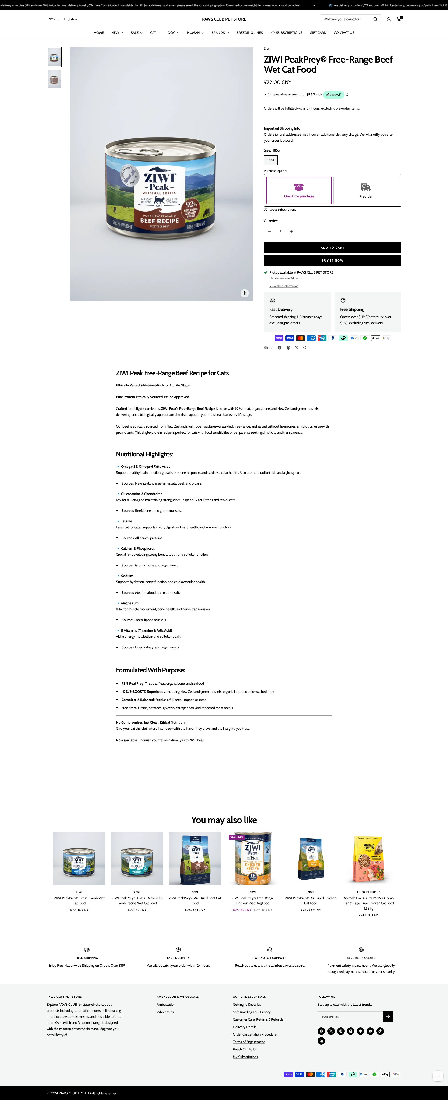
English (69, 19)
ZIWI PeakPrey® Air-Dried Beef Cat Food (195, 900)
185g (270, 160)
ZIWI (267, 48)
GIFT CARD (318, 33)
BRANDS (218, 33)
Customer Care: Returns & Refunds (258, 1019)
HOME (99, 33)
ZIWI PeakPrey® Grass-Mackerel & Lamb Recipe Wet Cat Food (137, 900)
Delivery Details (244, 1027)
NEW (115, 33)
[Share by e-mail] (305, 348)
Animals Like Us (368, 892)
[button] (332, 209)
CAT (153, 33)
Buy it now (333, 260)
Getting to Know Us (247, 1004)
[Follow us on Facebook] (321, 1031)
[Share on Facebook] (279, 347)
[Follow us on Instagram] (350, 1031)
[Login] (388, 19)
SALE (135, 33)
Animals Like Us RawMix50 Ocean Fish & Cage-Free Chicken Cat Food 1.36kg (368, 903)
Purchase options (276, 171)
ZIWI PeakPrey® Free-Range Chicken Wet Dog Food (253, 900)
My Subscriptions (245, 1057)
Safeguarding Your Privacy (252, 1012)
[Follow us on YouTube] (370, 1031)
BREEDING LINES (250, 33)
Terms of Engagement (249, 1042)
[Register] (388, 1016)
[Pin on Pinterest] (288, 347)
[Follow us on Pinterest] (360, 1031)
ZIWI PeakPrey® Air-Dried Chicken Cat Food (310, 900)
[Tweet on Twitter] (297, 348)
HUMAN (193, 33)
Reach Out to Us (245, 1049)
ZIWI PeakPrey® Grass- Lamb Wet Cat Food (79, 900)
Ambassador (166, 1004)
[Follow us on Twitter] (331, 1031)
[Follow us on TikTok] (380, 1031)
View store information (284, 286)
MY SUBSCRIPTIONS (286, 33)
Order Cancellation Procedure (255, 1034)
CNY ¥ (51, 19)
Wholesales (165, 1012)
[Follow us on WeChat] (321, 1041)
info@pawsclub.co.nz (289, 965)
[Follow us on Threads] (341, 1031)
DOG (172, 33)
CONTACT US (344, 33)
